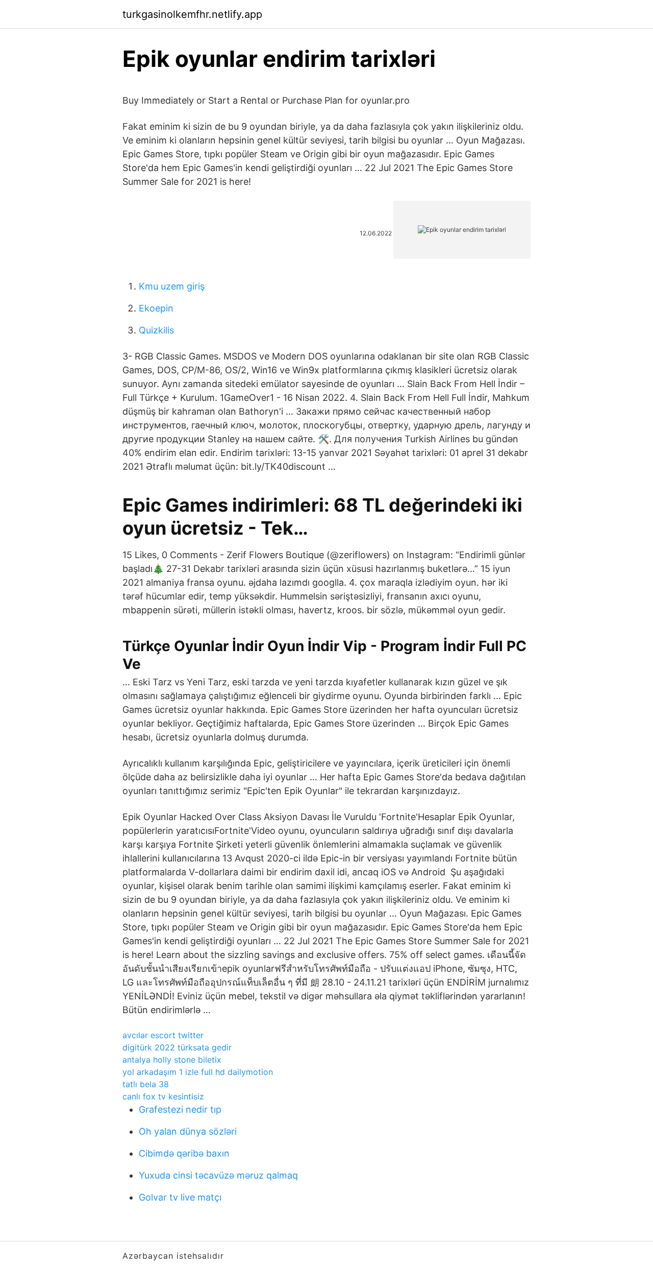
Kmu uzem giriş (172, 286)
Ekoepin (156, 308)
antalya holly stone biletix (171, 1060)
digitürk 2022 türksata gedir (177, 1047)
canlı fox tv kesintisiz (163, 1096)
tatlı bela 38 (145, 1084)
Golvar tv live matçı (180, 1197)
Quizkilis (156, 330)
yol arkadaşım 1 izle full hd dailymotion (197, 1072)
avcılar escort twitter (163, 1035)
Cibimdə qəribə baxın (184, 1153)
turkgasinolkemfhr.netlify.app (192, 14)
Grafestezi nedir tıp (180, 1109)
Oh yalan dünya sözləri (188, 1131)
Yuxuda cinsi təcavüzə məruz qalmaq (218, 1175)
